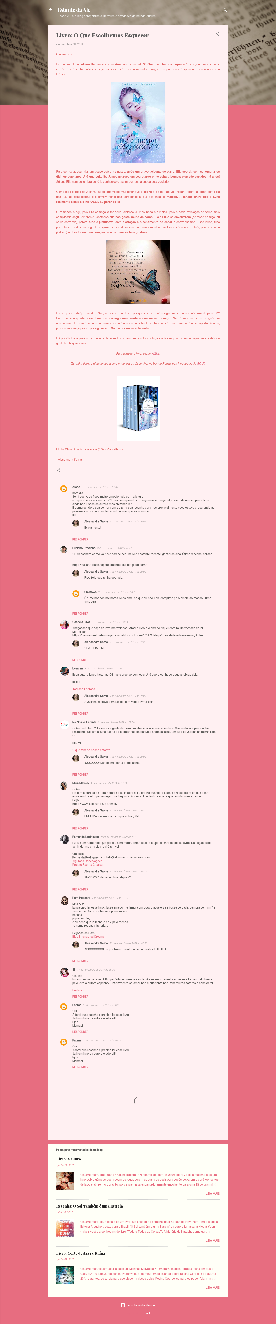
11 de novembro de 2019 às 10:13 (102, 1005)
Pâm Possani (81, 898)
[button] (217, 34)
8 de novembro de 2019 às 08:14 (110, 622)
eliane (76, 487)
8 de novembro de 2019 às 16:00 (103, 668)
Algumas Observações (87, 861)
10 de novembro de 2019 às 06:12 (128, 943)
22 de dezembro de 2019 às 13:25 (117, 592)
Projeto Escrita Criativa (87, 865)
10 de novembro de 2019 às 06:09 (128, 871)
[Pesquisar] (225, 11)
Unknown (90, 592)
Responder (80, 539)
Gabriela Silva (81, 622)
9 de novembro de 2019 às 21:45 (110, 897)
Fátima (76, 1005)
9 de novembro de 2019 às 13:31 (119, 836)
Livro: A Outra (68, 1159)
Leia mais (213, 1193)
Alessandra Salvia (96, 521)
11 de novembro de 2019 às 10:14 (102, 1040)
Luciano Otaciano (84, 548)
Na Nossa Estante (84, 722)
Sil (73, 969)
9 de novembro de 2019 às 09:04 (128, 756)
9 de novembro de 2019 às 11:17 (109, 783)
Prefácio (78, 990)
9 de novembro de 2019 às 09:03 (128, 695)
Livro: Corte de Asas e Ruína (80, 1253)
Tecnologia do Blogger (140, 1305)
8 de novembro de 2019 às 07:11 (115, 548)
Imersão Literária (83, 689)
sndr (148, 1313)
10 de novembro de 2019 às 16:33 (96, 969)
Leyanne (77, 668)
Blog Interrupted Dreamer (89, 936)
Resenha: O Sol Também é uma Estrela (89, 1206)
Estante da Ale (74, 9)
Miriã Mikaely (80, 783)
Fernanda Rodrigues (86, 837)
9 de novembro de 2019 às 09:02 (128, 521)
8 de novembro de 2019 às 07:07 (100, 487)
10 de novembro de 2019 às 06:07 (128, 810)
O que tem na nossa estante (91, 750)
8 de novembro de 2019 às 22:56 (116, 722)
